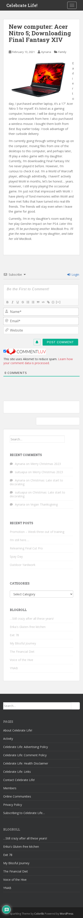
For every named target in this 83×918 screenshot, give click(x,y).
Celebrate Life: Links (17, 772)
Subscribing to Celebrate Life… (24, 813)
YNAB (14, 668)
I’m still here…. (19, 540)
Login (75, 274)
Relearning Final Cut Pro (26, 548)
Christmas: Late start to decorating (36, 482)
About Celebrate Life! (17, 730)
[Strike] (22, 302)
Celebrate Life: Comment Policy (25, 755)
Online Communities (17, 796)
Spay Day (16, 556)
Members (9, 788)
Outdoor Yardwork (22, 565)
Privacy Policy (12, 805)
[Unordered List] (32, 302)
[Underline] (17, 302)
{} (53, 302)
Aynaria (46, 52)
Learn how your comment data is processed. (38, 361)
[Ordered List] (27, 302)
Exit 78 (14, 635)
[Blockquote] (37, 302)
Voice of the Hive (21, 660)
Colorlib (39, 913)
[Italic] (12, 302)
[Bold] (7, 302)
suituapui (21, 472)
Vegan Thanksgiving (44, 504)
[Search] (69, 439)
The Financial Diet (22, 652)
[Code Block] (43, 302)
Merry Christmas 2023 (45, 464)
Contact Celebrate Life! (19, 780)
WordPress (66, 913)
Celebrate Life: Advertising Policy (25, 747)
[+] (58, 302)
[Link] (48, 302)
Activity (8, 739)
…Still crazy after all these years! (32, 619)
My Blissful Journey (23, 643)
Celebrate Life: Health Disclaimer (25, 763)
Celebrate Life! (21, 5)
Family (62, 52)
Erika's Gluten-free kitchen (28, 627)
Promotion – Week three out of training (37, 532)
